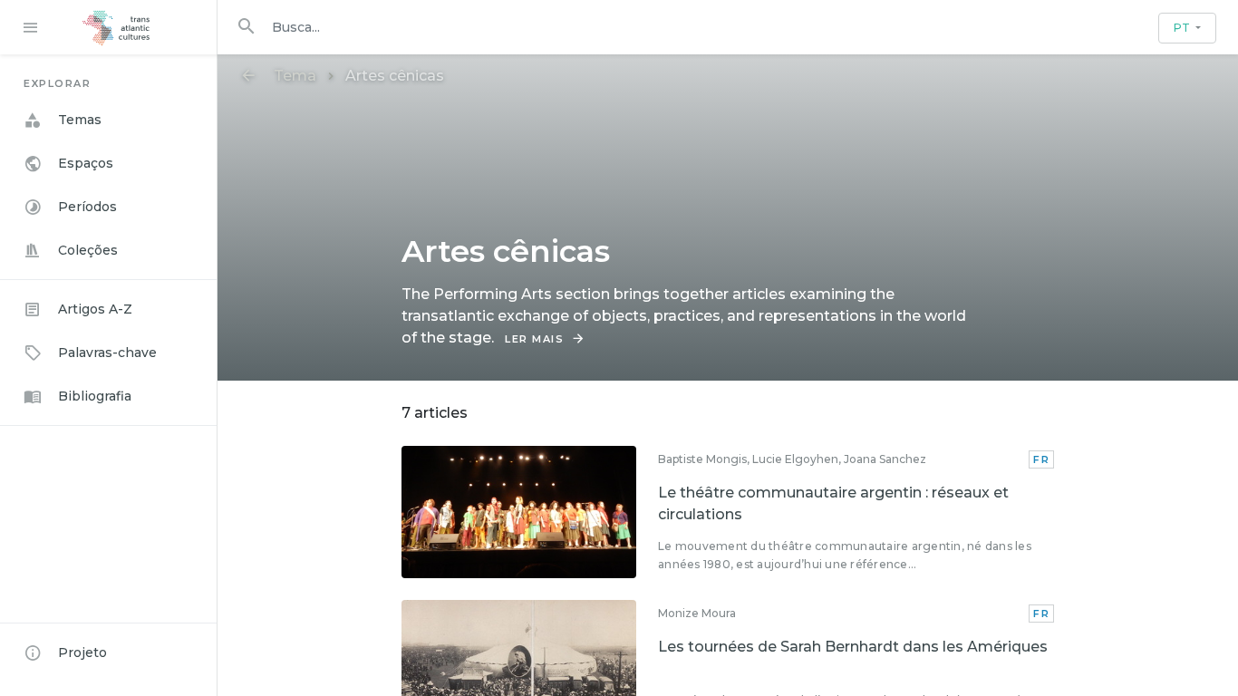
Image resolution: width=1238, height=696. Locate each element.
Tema (295, 75)
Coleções (88, 250)
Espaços (85, 163)
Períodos (87, 206)
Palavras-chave (107, 352)
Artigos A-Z (95, 309)
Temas (80, 119)
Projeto (82, 652)
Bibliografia (94, 396)
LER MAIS (534, 339)
